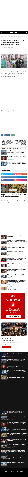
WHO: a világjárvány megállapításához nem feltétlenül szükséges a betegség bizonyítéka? (16, 163)
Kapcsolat (12, 471)
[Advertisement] (14, 15)
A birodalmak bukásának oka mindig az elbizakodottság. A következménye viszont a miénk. (16, 253)
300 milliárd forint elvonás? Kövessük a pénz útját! (16, 264)
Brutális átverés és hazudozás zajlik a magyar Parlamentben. (16, 235)
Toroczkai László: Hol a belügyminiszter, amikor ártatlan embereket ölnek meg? (15, 354)
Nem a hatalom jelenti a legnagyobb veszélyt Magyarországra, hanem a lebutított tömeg (16, 151)
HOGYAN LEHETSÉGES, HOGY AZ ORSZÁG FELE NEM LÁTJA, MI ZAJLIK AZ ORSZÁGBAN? (17, 241)
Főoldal (2, 36)
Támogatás (21, 471)
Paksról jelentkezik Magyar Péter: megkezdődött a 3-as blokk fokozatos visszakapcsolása (17, 376)
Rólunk (16, 471)
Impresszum (7, 471)
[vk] (7, 177)
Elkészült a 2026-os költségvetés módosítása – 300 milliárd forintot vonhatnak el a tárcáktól (16, 246)
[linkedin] (20, 177)
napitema (4, 47)
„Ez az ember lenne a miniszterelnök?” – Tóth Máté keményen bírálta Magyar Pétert (16, 259)
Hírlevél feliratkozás (20, 469)
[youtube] (20, 174)
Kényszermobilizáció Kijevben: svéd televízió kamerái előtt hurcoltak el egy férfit (16, 270)
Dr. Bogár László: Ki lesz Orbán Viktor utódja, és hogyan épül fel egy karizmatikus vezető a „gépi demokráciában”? (16, 288)
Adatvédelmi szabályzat (8, 469)
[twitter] (7, 174)
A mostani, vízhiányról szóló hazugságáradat (16, 462)
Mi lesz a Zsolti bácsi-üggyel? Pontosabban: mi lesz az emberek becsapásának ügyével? (17, 157)
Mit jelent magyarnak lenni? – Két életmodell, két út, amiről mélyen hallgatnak (13, 195)
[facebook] (7, 180)
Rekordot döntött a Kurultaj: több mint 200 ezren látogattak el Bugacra (15, 275)
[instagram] (20, 180)
